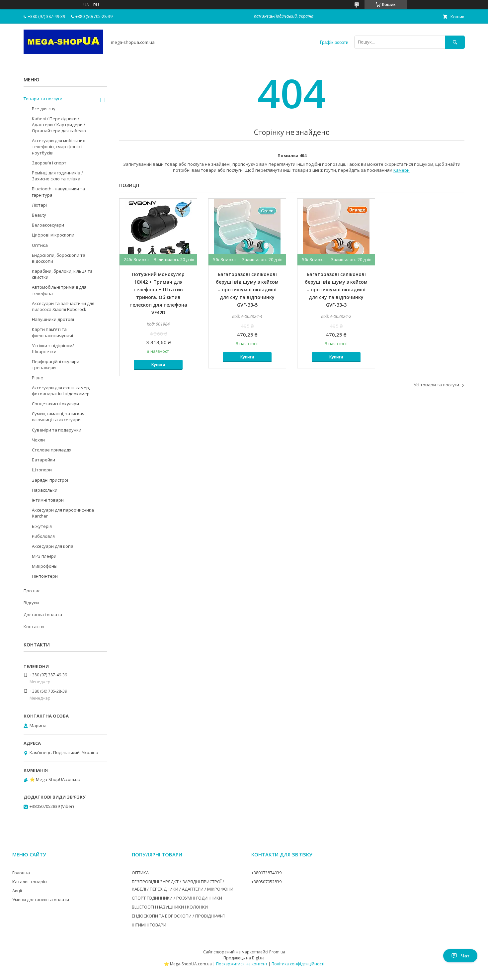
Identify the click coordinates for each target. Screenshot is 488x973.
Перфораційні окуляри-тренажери (56, 364)
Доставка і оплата (43, 615)
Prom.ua (277, 952)
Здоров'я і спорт (49, 163)
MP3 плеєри (44, 556)
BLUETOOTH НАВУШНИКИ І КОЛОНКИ (170, 907)
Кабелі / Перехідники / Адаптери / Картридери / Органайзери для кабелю (59, 125)
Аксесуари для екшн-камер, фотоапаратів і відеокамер (61, 391)
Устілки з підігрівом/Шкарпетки (53, 348)
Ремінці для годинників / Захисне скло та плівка (57, 176)
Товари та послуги (43, 99)
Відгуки (31, 603)
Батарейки (43, 460)
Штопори (42, 470)
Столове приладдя (51, 450)
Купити (158, 364)
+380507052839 (266, 882)
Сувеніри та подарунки (56, 430)
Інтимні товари (48, 500)
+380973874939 (266, 873)
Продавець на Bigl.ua (244, 958)
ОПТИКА (140, 873)
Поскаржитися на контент (241, 964)
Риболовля (43, 536)
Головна (21, 873)
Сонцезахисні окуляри (55, 404)
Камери (401, 170)
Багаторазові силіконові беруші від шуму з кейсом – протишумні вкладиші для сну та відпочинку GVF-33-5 (247, 289)
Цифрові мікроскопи (53, 235)
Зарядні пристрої (50, 480)
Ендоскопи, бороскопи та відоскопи (58, 258)
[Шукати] (455, 42)
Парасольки (44, 490)
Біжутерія (42, 526)
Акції (17, 891)
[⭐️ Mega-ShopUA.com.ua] (63, 52)
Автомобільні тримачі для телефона (59, 290)
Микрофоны (44, 566)
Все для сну (43, 109)
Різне (37, 378)
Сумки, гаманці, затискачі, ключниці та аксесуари (59, 417)
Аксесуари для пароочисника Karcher (63, 513)
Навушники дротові (53, 319)
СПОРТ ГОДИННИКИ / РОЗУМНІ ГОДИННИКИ (177, 898)
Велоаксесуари (48, 225)
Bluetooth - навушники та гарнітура (58, 192)
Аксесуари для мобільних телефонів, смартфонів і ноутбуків (58, 146)
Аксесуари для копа (52, 546)
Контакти (34, 627)
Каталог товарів (29, 882)
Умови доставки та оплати (40, 900)
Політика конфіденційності (298, 964)
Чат (465, 955)
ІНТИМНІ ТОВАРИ (149, 925)
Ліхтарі (39, 205)
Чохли (38, 440)
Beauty (39, 215)
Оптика (40, 245)
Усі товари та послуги (436, 385)
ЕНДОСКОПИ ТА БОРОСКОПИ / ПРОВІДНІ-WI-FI (178, 916)
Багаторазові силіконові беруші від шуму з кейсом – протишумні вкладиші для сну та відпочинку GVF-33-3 (336, 289)
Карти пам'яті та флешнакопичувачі (52, 332)
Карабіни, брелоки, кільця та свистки (62, 274)
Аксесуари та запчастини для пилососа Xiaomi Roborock (63, 306)
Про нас (32, 591)
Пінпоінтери (45, 576)
